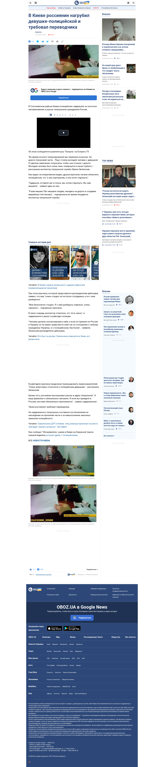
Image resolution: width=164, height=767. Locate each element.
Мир (58, 637)
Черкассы (79, 644)
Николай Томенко (109, 335)
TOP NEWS (107, 160)
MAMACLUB (66, 686)
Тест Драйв (51, 665)
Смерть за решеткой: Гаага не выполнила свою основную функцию (115, 314)
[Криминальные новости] (71, 575)
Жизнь (73, 637)
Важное (106, 14)
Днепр (71, 644)
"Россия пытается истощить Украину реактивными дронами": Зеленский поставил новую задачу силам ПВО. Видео (118, 194)
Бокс (71, 651)
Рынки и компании (53, 679)
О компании (51, 588)
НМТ (83, 658)
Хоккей (65, 651)
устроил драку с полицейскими (62, 435)
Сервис (78, 665)
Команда (72, 588)
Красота (64, 693)
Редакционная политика (43, 574)
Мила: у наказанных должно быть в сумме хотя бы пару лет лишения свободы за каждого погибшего (115, 423)
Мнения (106, 291)
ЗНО (78, 658)
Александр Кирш (109, 429)
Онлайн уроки (65, 658)
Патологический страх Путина (113, 409)
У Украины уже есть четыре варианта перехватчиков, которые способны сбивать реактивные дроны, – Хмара (118, 215)
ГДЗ (48, 658)
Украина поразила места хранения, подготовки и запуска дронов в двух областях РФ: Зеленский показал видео (118, 234)
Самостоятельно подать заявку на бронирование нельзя (111, 79)
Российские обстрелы (109, 8)
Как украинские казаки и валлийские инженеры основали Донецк (114, 329)
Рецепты (50, 672)
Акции (72, 665)
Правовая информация (98, 588)
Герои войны (51, 8)
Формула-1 (78, 651)
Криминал (38, 32)
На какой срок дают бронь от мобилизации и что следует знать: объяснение (113, 69)
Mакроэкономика (68, 679)
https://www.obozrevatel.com (102, 703)
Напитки (58, 672)
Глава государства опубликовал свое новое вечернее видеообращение (118, 201)
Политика (46, 637)
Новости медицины (53, 686)
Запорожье (63, 644)
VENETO (96, 8)
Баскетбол (57, 651)
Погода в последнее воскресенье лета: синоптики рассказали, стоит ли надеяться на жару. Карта (113, 95)
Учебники (55, 658)
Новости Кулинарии (69, 672)
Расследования (90, 637)
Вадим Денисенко (109, 401)
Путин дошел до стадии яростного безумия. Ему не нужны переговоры (114, 380)
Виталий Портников (110, 320)
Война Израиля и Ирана (82, 8)
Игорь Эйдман (108, 414)
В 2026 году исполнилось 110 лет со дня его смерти (118, 54)
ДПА (73, 658)
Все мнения (108, 436)
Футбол (49, 651)
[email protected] (54, 750)
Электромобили (62, 665)
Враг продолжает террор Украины (114, 221)
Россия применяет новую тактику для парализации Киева (112, 299)
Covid (74, 686)
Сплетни (57, 693)
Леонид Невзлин (109, 386)
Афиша (49, 693)
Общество (115, 637)
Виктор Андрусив (109, 305)
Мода (71, 693)
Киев (48, 644)
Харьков (55, 644)
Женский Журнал (81, 693)
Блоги (100, 637)
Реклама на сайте (53, 595)
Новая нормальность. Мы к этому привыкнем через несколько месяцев (115, 395)
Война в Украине (64, 8)
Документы (73, 595)
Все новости (130, 637)
